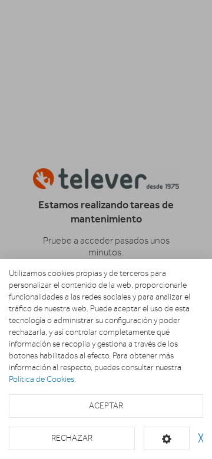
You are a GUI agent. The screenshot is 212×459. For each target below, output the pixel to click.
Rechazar (71, 438)
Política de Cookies (41, 379)
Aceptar (106, 406)
